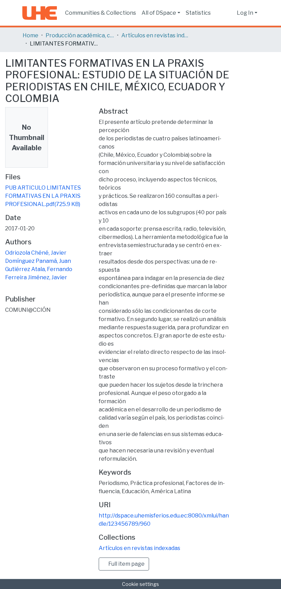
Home (30, 35)
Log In (245, 13)
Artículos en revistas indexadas (155, 35)
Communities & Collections (100, 13)
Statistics (198, 13)
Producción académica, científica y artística (80, 35)
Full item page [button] (126, 564)
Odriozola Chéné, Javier (35, 252)
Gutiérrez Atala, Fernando (38, 269)
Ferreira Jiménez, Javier (36, 277)
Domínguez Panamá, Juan (38, 261)
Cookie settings (140, 584)
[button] (229, 13)
